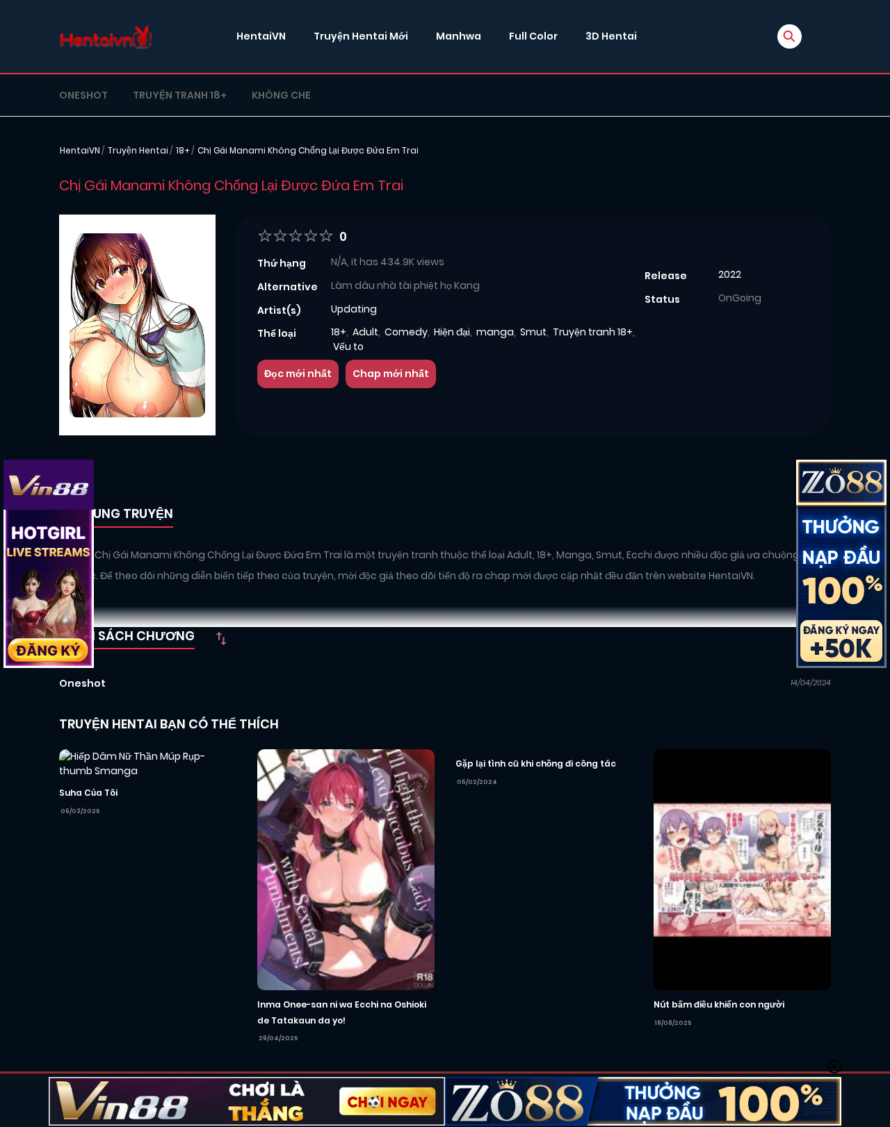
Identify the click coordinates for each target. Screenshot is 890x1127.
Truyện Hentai (138, 150)
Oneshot (83, 95)
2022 (729, 274)
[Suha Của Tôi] (147, 763)
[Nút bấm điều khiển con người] (742, 869)
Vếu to (348, 346)
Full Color (533, 36)
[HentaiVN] (106, 36)
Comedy (406, 332)
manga (495, 332)
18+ (183, 150)
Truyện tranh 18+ (180, 95)
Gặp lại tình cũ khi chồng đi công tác (535, 763)
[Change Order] (221, 638)
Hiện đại (452, 332)
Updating (354, 309)
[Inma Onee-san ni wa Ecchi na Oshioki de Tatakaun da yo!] (346, 869)
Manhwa (458, 36)
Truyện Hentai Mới (361, 36)
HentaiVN (261, 36)
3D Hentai (611, 36)
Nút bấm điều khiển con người (719, 1004)
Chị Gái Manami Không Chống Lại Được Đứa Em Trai (308, 150)
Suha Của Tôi (88, 793)
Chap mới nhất (391, 374)
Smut (533, 332)
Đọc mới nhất (298, 374)
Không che (281, 95)
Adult (365, 332)
